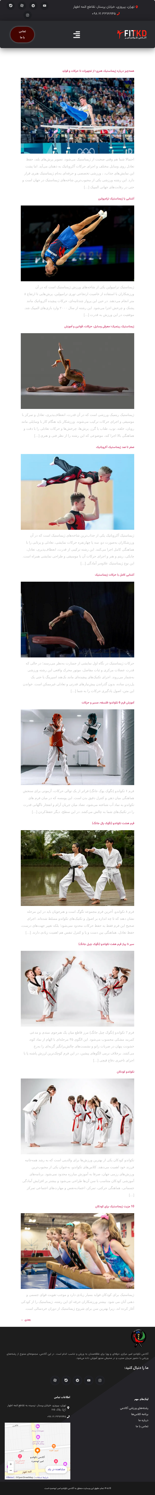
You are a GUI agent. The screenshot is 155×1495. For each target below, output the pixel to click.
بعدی (26, 1320)
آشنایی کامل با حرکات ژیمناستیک (114, 575)
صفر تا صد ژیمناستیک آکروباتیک (115, 447)
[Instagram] (27, 15)
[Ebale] (11, 5)
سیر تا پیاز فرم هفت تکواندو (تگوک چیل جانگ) (106, 944)
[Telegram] (33, 5)
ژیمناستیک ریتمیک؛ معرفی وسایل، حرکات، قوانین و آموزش (99, 326)
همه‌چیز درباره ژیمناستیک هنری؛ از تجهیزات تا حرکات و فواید (98, 71)
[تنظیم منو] (76, 34)
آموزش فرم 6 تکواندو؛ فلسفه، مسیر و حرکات (107, 702)
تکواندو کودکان (125, 1072)
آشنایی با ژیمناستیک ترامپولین (116, 198)
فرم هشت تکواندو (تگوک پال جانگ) (113, 823)
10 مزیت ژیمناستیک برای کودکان (114, 1206)
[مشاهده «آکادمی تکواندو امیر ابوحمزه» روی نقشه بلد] (37, 1451)
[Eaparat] (22, 5)
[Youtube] (44, 5)
